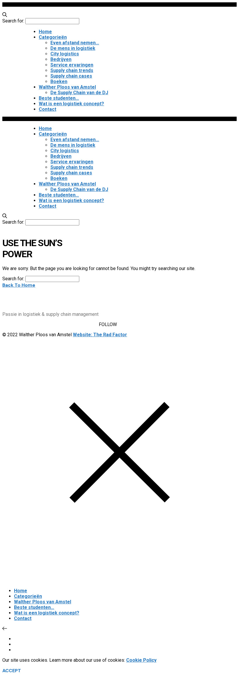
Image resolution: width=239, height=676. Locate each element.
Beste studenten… (59, 98)
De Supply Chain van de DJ (79, 92)
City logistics (64, 54)
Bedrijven (60, 59)
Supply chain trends (71, 70)
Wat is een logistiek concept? (71, 103)
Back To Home (18, 285)
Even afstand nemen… (74, 42)
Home (45, 31)
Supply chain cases (71, 76)
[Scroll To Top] (4, 628)
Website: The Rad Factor (100, 334)
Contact (47, 109)
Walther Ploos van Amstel (67, 87)
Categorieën (53, 37)
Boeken (58, 81)
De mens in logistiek (72, 48)
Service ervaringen (71, 65)
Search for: (13, 21)
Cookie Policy (141, 660)
